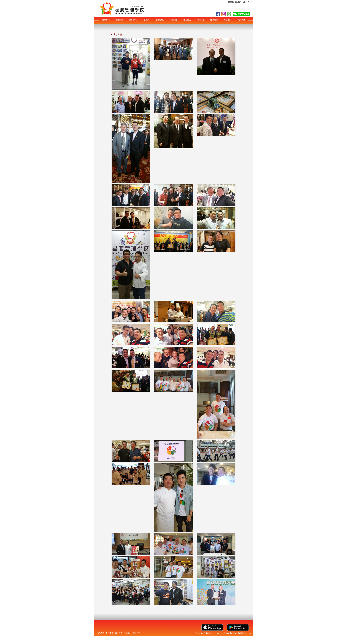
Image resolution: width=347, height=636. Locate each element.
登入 (247, 2)
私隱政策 (109, 633)
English (238, 2)
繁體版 (231, 2)
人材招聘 (241, 20)
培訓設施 (200, 20)
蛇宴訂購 (173, 20)
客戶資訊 (133, 20)
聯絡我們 (136, 633)
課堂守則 (127, 633)
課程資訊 (106, 20)
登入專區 (187, 20)
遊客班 (146, 20)
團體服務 (119, 20)
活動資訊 (160, 20)
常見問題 (228, 20)
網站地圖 (101, 633)
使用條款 (118, 633)
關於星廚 (214, 20)
